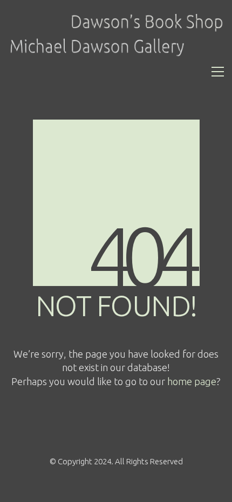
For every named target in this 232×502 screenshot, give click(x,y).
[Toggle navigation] (217, 71)
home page (191, 381)
